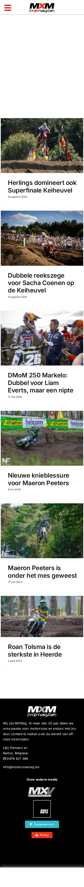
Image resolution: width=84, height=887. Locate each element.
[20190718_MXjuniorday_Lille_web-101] (42, 789)
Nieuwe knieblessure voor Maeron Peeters (38, 479)
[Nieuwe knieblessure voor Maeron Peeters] (42, 438)
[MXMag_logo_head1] (42, 4)
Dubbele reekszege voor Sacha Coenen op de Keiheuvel (41, 283)
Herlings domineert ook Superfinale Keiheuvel (42, 186)
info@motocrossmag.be (21, 767)
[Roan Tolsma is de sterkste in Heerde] (42, 616)
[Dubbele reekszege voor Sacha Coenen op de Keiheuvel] (42, 238)
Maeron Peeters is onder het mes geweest (42, 571)
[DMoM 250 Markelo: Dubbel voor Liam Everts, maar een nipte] (42, 338)
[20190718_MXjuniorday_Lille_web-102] (42, 802)
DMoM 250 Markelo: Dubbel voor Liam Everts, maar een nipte (40, 382)
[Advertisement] (42, 878)
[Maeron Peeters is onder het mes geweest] (42, 530)
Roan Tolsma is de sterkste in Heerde (35, 650)
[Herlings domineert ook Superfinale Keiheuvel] (42, 145)
